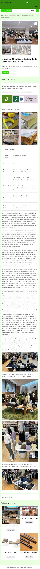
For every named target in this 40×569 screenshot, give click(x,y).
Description (5, 79)
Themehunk (30, 567)
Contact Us (5, 72)
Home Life (7, 15)
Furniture (13, 15)
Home (2, 15)
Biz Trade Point (15, 567)
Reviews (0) (14, 79)
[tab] (5, 79)
